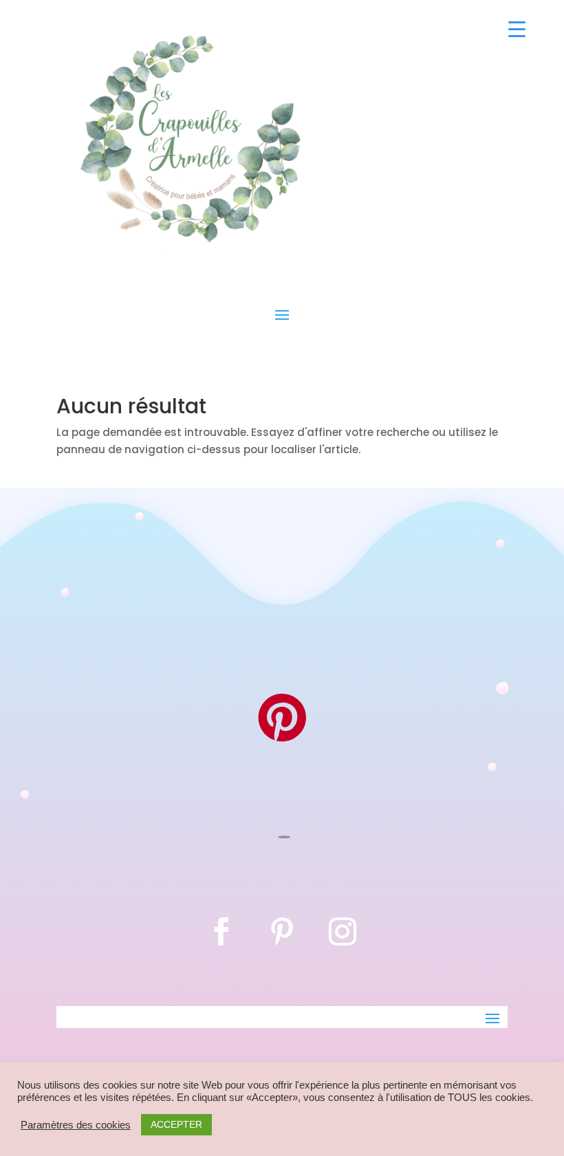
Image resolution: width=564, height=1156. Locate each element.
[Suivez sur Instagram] (342, 931)
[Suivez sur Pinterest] (282, 931)
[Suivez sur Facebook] (221, 931)
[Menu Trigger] (517, 29)
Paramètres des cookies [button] (76, 1125)
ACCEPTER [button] (176, 1124)
